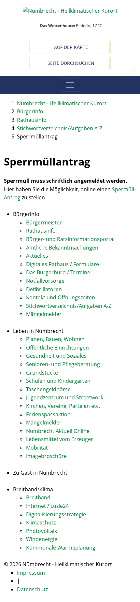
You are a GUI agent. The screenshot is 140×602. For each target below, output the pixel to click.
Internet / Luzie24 (47, 505)
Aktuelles (37, 255)
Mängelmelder (44, 314)
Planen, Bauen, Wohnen (55, 339)
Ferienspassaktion (48, 414)
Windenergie (41, 539)
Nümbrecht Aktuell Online (58, 431)
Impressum (31, 572)
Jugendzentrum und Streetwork (64, 397)
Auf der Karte (71, 47)
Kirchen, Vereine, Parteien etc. (63, 405)
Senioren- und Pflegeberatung (63, 364)
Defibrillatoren (44, 289)
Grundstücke (42, 372)
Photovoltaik (41, 531)
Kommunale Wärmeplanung (60, 547)
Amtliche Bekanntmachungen (62, 247)
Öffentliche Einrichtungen (57, 347)
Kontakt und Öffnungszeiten (60, 297)
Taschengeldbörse (48, 389)
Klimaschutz (41, 522)
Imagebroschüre (46, 456)
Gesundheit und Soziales (56, 355)
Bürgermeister (44, 222)
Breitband (38, 497)
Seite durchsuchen (71, 63)
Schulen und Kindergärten (58, 380)
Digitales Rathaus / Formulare (62, 264)
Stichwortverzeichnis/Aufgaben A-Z (68, 305)
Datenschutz (32, 589)
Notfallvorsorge (45, 280)
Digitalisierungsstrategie (56, 514)
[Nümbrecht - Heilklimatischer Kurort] (70, 10)
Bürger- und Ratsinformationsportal (70, 239)
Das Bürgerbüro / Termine (58, 272)
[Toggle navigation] (70, 85)
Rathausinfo (41, 230)
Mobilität (37, 447)
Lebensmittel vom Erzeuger (59, 439)
